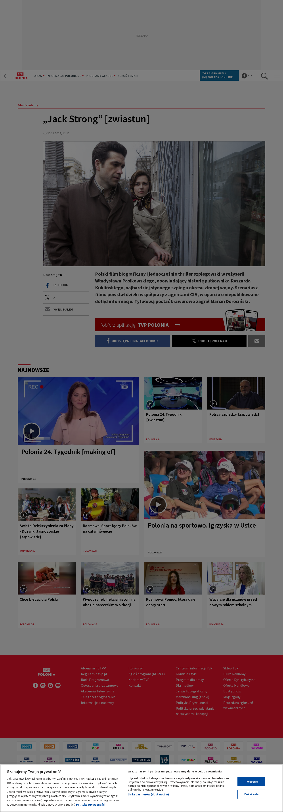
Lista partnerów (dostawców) (148, 794)
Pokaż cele (251, 794)
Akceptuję (251, 781)
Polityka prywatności (90, 804)
